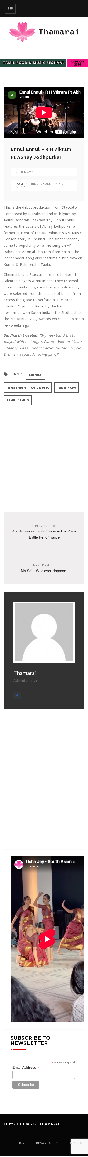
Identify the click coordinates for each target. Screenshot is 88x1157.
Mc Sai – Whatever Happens (44, 570)
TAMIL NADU (66, 387)
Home (22, 1143)
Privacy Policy (46, 1143)
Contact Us (75, 1143)
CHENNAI (36, 375)
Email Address (25, 1067)
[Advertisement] (44, 453)
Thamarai (24, 672)
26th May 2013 (27, 172)
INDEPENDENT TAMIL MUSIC (28, 387)
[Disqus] (44, 770)
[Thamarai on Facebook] (17, 695)
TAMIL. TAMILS (18, 400)
